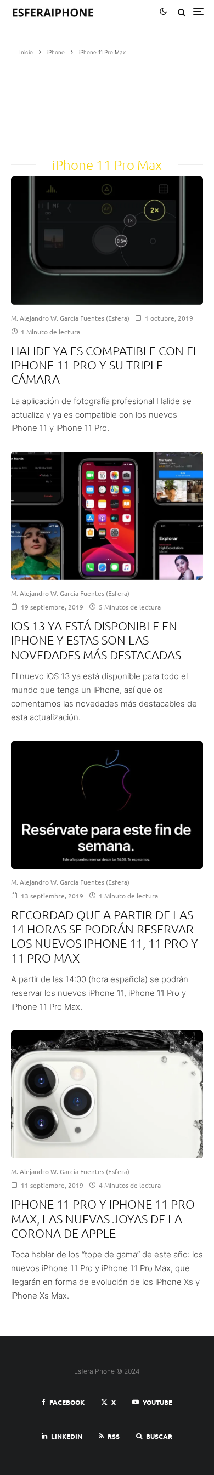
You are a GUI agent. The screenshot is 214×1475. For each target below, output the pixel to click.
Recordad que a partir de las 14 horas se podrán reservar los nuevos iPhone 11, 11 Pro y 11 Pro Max (104, 936)
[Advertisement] (73, 103)
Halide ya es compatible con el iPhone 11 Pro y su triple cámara (105, 364)
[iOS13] (107, 516)
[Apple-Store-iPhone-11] (107, 805)
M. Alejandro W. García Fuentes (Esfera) (70, 318)
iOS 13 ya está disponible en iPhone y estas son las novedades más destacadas (96, 640)
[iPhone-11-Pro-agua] (107, 1094)
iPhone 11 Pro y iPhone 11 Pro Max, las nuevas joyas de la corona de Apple (103, 1218)
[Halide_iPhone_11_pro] (107, 240)
